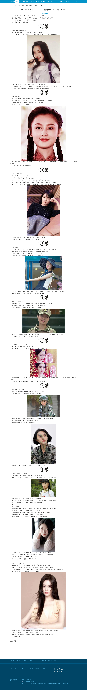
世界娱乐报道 (21, 668)
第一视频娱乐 (43, 668)
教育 (31, 1)
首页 (10, 5)
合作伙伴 (35, 660)
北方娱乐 (27, 668)
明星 (16, 5)
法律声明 (53, 660)
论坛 (61, 1)
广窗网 (48, 668)
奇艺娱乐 (11, 668)
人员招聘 (41, 660)
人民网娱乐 (32, 668)
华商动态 (17, 660)
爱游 (72, 1)
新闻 (17, 1)
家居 (48, 1)
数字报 (65, 1)
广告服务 (29, 660)
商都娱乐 (16, 668)
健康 (44, 1)
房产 (69, 1)
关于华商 (12, 660)
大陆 (19, 5)
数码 (37, 1)
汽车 (41, 1)
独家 (27, 1)
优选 (76, 1)
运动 (24, 1)
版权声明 (56, 11)
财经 (34, 1)
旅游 (51, 1)
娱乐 (20, 1)
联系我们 (47, 660)
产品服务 (23, 660)
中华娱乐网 (37, 668)
